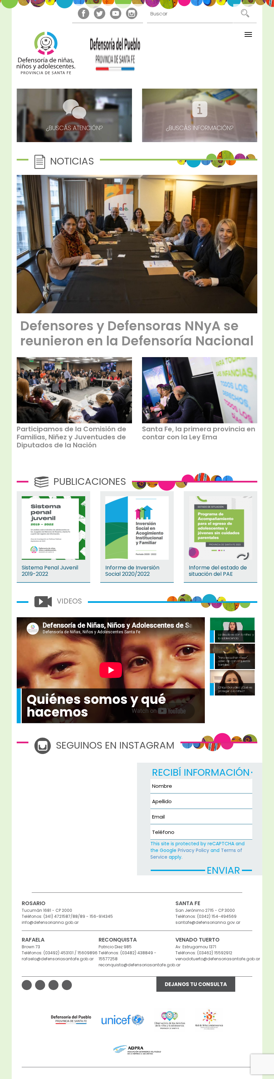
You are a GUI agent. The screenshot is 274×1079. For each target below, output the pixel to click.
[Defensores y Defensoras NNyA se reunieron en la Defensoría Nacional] (137, 244)
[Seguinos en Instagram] (132, 13)
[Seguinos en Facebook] (84, 13)
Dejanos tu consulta (196, 984)
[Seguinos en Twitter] (100, 13)
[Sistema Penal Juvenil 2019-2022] (53, 528)
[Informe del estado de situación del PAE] (220, 528)
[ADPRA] (137, 1050)
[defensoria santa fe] (115, 56)
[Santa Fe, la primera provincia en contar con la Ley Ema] (199, 390)
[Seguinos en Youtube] (116, 13)
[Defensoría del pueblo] (71, 1019)
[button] (248, 34)
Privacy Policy (193, 850)
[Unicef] (122, 1019)
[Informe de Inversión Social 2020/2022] (137, 528)
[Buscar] (244, 13)
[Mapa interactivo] (74, 806)
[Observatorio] (169, 1019)
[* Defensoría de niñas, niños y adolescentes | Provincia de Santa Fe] (46, 53)
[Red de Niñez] (209, 1019)
